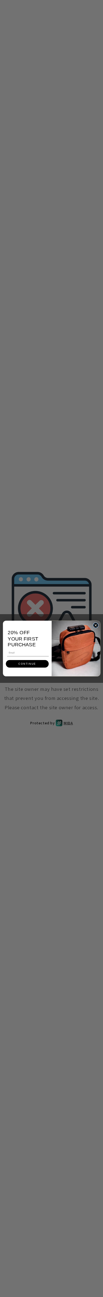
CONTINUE (27, 664)
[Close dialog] (95, 625)
